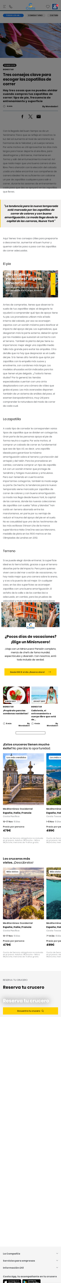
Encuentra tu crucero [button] (28, 1010)
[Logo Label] (30, 6)
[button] (48, 6)
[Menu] (5, 6)
